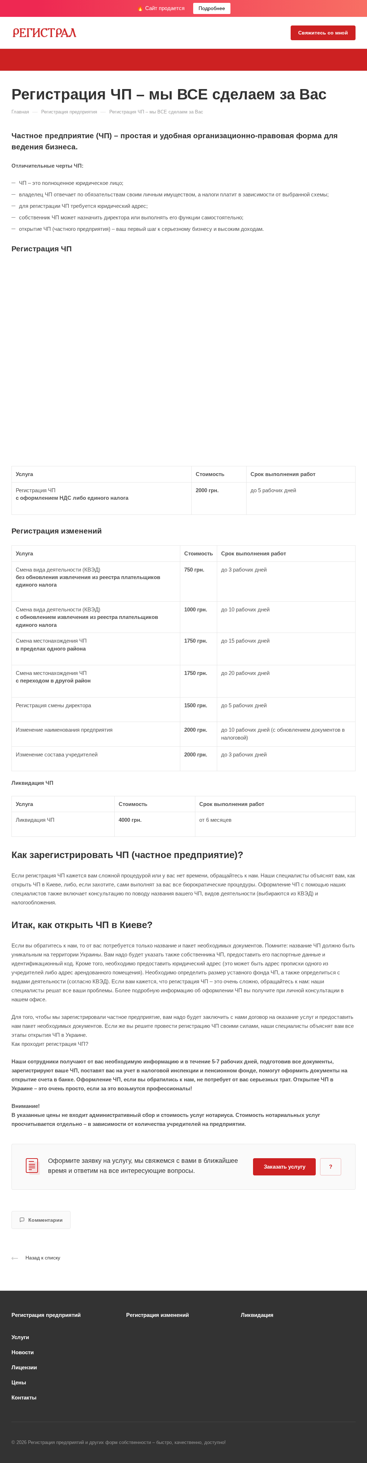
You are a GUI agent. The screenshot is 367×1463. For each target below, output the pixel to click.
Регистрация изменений (157, 1315)
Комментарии (45, 1220)
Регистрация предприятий (46, 1315)
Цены (18, 1382)
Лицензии (24, 1367)
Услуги (20, 1337)
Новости (22, 1352)
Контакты (24, 1397)
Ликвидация (257, 1315)
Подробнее (212, 8)
